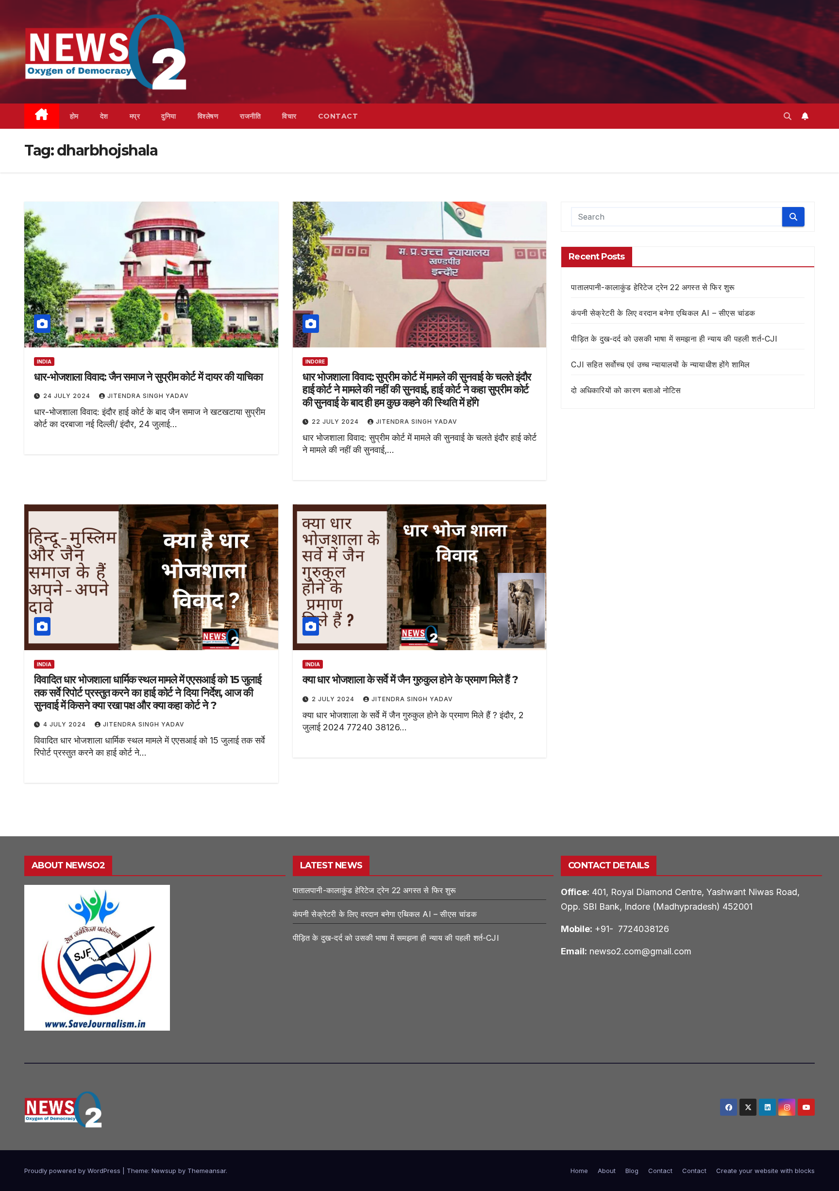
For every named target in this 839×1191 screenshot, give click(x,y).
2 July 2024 (334, 699)
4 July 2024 (65, 724)
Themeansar (206, 1170)
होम (74, 116)
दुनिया (168, 116)
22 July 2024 (336, 421)
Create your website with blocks (765, 1170)
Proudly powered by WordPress (73, 1170)
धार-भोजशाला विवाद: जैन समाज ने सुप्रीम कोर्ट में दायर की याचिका (148, 376)
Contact (338, 116)
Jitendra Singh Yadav (148, 395)
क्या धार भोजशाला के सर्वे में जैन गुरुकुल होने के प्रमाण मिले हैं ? (410, 679)
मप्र (135, 116)
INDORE (315, 361)
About (607, 1170)
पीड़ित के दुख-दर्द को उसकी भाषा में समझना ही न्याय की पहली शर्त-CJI (674, 339)
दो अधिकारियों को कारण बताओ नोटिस (626, 390)
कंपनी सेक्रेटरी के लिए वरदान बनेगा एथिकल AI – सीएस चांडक (663, 313)
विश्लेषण (208, 116)
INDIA (44, 361)
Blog (631, 1170)
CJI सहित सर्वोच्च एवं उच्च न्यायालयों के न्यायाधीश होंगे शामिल (660, 364)
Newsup (163, 1170)
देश (104, 116)
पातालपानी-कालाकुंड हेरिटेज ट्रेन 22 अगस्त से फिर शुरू (653, 287)
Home (579, 1170)
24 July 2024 (67, 395)
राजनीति (250, 116)
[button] (787, 116)
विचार (289, 116)
